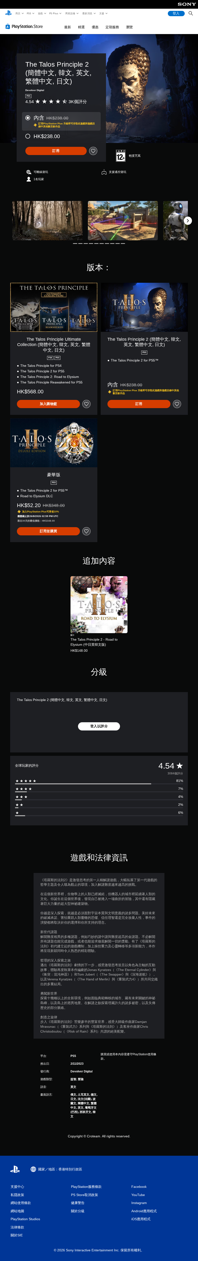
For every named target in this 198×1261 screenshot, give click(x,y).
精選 (81, 27)
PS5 (29, 13)
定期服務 (112, 27)
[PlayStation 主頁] (8, 13)
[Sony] (187, 7)
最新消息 (87, 13)
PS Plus (53, 13)
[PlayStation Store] (25, 26)
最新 (67, 27)
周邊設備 (70, 13)
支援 (101, 13)
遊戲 (40, 13)
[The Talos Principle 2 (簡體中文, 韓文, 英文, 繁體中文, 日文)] (47, 220)
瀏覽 (129, 27)
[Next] (188, 221)
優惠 (95, 27)
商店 (17, 13)
